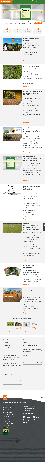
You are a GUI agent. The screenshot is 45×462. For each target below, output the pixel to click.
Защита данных (7, 421)
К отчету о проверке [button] (28, 151)
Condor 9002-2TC (27, 358)
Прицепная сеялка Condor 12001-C (31, 362)
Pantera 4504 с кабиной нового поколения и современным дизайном (12, 364)
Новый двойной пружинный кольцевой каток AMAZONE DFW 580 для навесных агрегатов (11, 357)
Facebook (28, 417)
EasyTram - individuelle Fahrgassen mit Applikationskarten (32, 350)
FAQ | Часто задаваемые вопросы (31, 408)
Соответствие (6, 425)
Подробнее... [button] (26, 60)
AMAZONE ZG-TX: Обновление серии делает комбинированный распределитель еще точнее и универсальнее (11, 348)
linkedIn (37, 419)
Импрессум (6, 419)
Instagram (28, 419)
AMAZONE (25, 339)
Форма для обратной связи (29, 406)
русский (38, 1)
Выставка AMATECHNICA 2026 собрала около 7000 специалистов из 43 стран (11, 369)
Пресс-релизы (6, 339)
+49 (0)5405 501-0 (10, 412)
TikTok (37, 417)
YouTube (28, 422)
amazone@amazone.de (10, 416)
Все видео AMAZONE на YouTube (30, 345)
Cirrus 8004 (25, 355)
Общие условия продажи (9, 423)
